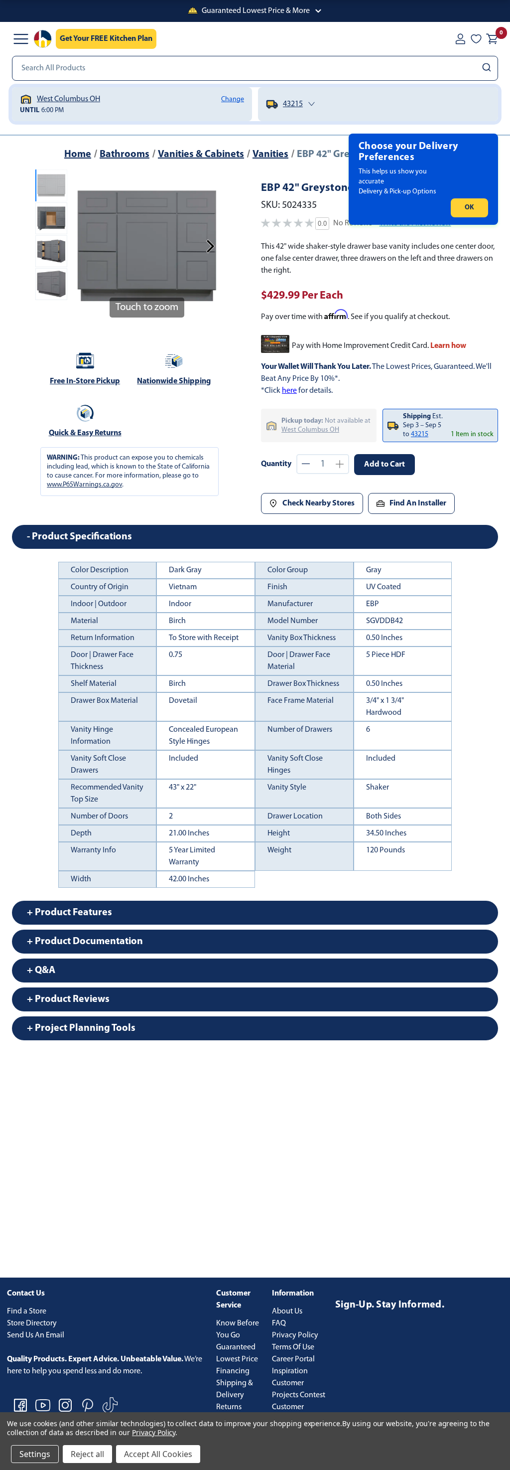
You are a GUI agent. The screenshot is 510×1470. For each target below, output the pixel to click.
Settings (34, 1454)
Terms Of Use (293, 1347)
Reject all (87, 1454)
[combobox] (255, 68)
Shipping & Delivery (234, 1389)
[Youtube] (43, 1405)
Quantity (276, 464)
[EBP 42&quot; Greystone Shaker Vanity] (51, 185)
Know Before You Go (237, 1329)
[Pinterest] (88, 1405)
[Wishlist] (476, 39)
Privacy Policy (295, 1335)
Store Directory (32, 1323)
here (289, 391)
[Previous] (83, 246)
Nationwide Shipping (174, 381)
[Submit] (488, 68)
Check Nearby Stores (318, 503)
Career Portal (293, 1359)
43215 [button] (419, 434)
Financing (233, 1371)
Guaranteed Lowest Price (237, 1353)
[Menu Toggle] (21, 39)
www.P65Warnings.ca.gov (84, 485)
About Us (287, 1311)
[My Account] (460, 39)
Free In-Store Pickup (85, 381)
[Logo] (43, 39)
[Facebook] (20, 1405)
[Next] (210, 246)
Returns (229, 1407)
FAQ (279, 1323)
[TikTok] (110, 1405)
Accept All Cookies (158, 1454)
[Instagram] (65, 1405)
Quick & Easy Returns (85, 433)
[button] (255, 11)
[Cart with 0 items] (492, 39)
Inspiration (290, 1371)
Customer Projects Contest (298, 1389)
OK (469, 207)
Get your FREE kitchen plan (106, 39)
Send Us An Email (35, 1335)
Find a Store (26, 1311)
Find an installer (417, 503)
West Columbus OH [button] (310, 430)
